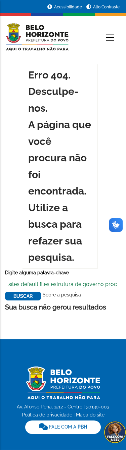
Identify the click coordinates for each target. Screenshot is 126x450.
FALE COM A (67, 427)
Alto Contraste (106, 7)
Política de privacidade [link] (47, 414)
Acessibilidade (68, 7)
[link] (63, 427)
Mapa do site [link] (90, 414)
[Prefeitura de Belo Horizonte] (37, 33)
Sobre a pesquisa (62, 294)
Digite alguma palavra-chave (37, 272)
